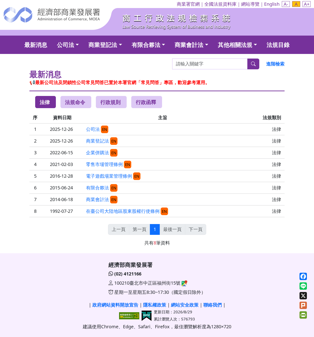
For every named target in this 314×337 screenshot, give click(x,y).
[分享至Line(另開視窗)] (303, 287)
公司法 (65, 44)
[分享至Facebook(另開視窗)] (303, 277)
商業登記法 (102, 44)
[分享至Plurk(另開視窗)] (303, 306)
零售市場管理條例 (104, 164)
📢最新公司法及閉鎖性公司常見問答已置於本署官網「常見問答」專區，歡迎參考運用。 (119, 82)
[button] (286, 4)
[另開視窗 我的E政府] (146, 315)
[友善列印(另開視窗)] (303, 315)
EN (104, 129)
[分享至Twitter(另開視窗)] (303, 296)
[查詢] (253, 64)
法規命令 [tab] (75, 101)
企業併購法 (97, 152)
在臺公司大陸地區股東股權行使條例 (123, 211)
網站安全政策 (185, 305)
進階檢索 (275, 64)
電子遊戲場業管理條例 (109, 176)
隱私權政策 (154, 305)
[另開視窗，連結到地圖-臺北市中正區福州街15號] (183, 283)
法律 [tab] (45, 101)
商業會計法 (189, 44)
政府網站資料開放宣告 (115, 305)
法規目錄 (278, 44)
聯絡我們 (212, 305)
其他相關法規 (235, 44)
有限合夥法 (146, 44)
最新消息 (35, 44)
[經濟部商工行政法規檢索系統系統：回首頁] (177, 20)
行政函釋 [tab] (146, 101)
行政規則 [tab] (110, 101)
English (272, 4)
